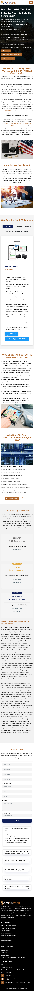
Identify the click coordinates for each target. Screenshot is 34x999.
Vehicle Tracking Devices (8, 925)
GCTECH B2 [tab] (19, 226)
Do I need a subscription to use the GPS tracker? (17, 887)
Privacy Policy (5, 965)
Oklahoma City (7, 123)
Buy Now (6, 50)
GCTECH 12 (4, 952)
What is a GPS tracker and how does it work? (16, 829)
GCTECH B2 (4, 950)
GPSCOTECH (9, 111)
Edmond (19, 123)
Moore (24, 123)
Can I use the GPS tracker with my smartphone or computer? (15, 870)
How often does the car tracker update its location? (16, 878)
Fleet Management (6, 940)
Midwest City (10, 125)
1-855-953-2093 (9, 975)
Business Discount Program (12, 54)
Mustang (28, 123)
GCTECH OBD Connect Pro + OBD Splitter (13, 957)
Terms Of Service (6, 967)
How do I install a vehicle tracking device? (15, 861)
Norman (13, 123)
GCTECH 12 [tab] (28, 226)
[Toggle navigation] (31, 2)
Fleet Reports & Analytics (8, 935)
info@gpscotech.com (11, 979)
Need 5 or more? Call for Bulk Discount (17, 339)
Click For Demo (8, 58)
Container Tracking (6, 933)
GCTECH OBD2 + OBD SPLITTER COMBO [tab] (17, 231)
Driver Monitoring (6, 938)
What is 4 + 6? (6, 813)
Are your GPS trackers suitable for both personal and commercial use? (16, 852)
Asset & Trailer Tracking (8, 928)
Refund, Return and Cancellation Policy (13, 970)
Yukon (4, 125)
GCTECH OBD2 (5, 955)
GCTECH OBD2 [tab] (8, 226)
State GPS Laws (6, 972)
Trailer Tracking (5, 930)
